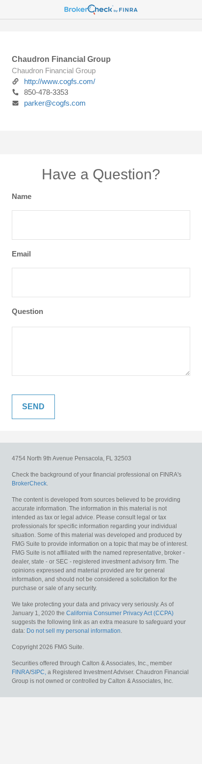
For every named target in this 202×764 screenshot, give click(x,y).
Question (27, 311)
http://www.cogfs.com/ (59, 81)
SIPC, (38, 672)
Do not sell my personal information (73, 630)
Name (21, 196)
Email (21, 254)
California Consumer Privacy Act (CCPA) (120, 613)
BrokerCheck (29, 483)
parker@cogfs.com (55, 103)
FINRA (20, 672)
